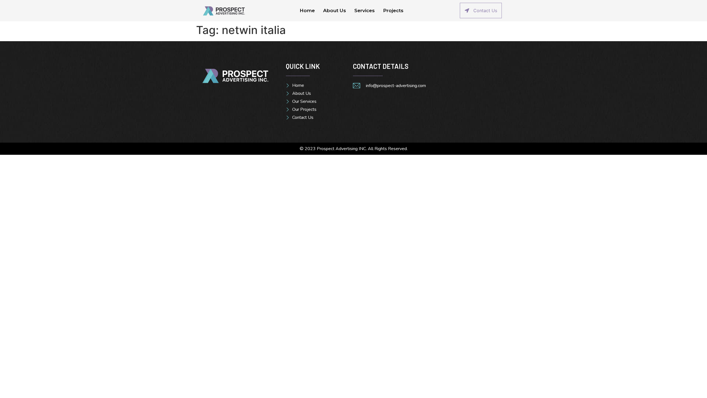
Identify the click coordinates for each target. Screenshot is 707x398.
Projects (393, 10)
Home (307, 10)
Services (364, 10)
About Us (334, 10)
